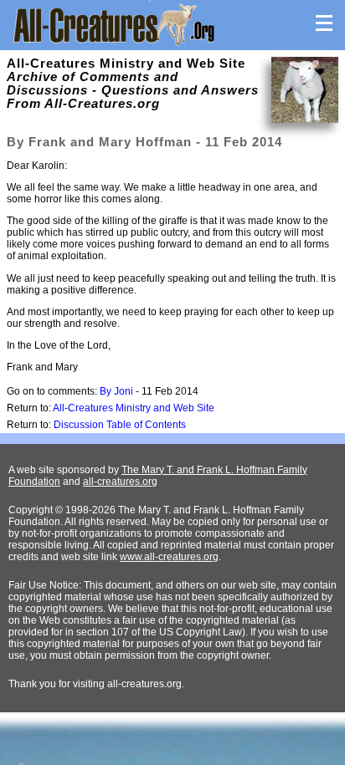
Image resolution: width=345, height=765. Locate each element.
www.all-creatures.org (169, 557)
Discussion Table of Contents (120, 425)
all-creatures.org (120, 481)
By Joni (116, 391)
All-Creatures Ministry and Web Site (133, 408)
